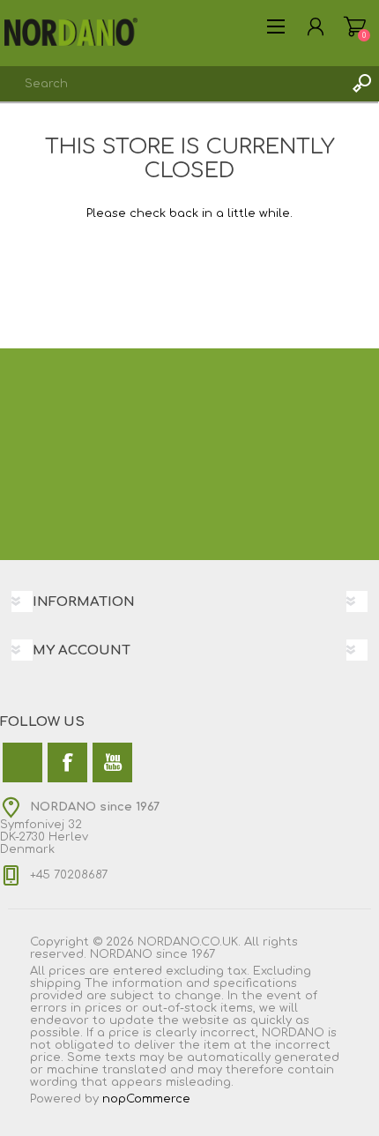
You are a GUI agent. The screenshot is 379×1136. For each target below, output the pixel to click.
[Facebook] (67, 762)
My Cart (355, 26)
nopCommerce (146, 1099)
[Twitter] (22, 762)
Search (361, 83)
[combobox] (172, 83)
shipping (55, 983)
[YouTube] (112, 762)
